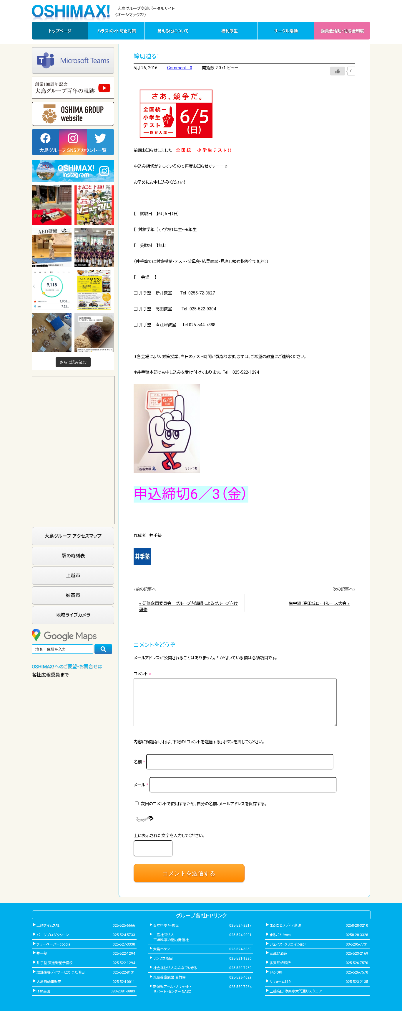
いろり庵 (276, 972)
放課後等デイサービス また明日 (60, 972)
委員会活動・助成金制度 (342, 31)
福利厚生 (229, 31)
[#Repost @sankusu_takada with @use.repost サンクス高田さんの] (94, 247)
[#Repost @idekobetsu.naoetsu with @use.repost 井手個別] (52, 290)
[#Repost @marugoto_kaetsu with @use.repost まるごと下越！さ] (94, 205)
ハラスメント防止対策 (116, 31)
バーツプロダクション (52, 935)
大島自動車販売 (48, 982)
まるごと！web (280, 935)
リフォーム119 (280, 982)
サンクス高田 (163, 958)
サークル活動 (286, 31)
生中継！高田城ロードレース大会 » (319, 603)
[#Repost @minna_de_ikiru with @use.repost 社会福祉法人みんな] (52, 247)
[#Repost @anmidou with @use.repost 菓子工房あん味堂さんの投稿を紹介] (94, 332)
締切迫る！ (147, 56)
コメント (143, 673)
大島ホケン (161, 949)
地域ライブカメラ (73, 615)
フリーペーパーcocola (53, 944)
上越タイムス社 (47, 925)
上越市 (73, 575)
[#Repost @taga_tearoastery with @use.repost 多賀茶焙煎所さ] (52, 205)
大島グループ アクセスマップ (73, 536)
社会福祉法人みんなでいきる (175, 968)
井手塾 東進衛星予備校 (54, 963)
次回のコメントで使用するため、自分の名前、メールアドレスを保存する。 (204, 803)
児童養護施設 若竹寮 (169, 977)
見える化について (172, 31)
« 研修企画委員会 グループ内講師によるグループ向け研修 (188, 606)
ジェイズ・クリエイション (288, 944)
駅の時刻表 (73, 556)
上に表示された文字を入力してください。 (169, 835)
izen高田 (43, 991)
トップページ (60, 31)
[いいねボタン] (337, 71)
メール (141, 785)
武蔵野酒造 (278, 953)
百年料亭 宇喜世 (166, 925)
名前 (139, 762)
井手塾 (41, 953)
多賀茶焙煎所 (280, 963)
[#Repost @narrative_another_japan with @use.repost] (94, 290)
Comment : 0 (179, 67)
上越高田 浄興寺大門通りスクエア (296, 991)
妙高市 (73, 595)
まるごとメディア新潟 (285, 925)
